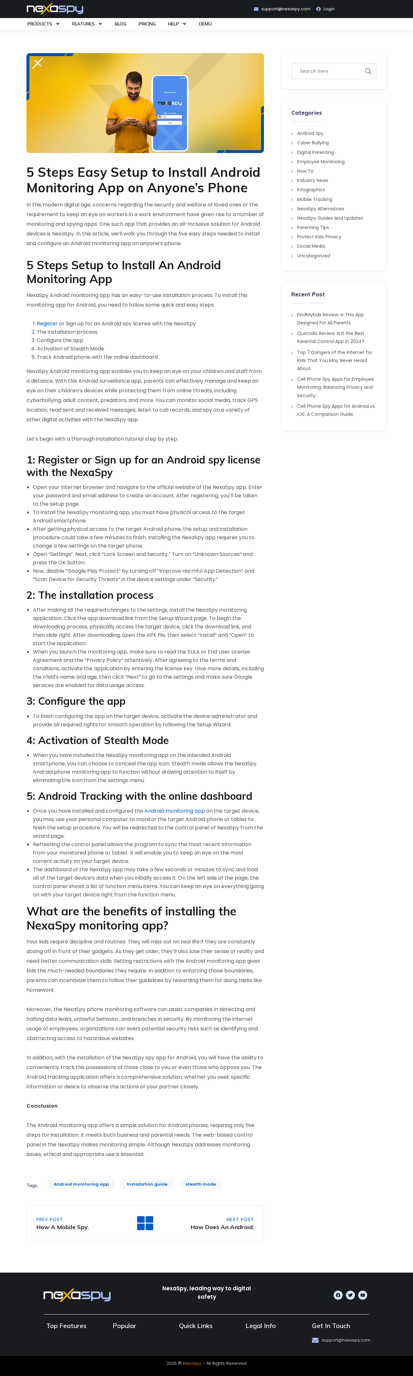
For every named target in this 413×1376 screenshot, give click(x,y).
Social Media (311, 246)
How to (305, 171)
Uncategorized (313, 256)
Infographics (311, 189)
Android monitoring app (175, 811)
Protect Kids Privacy (319, 237)
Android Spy (310, 133)
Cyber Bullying (313, 142)
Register (47, 323)
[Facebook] (338, 1295)
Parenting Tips (313, 227)
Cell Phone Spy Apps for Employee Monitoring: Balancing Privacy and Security (335, 387)
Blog (120, 23)
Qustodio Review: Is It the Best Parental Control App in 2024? (330, 337)
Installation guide (147, 1184)
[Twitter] (350, 1295)
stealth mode (201, 1184)
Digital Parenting (315, 152)
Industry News (312, 180)
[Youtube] (362, 1295)
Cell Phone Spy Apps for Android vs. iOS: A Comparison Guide (336, 410)
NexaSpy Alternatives (320, 208)
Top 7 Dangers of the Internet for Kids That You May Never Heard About (334, 360)
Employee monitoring (321, 161)
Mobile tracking (314, 199)
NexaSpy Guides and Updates (330, 218)
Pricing (147, 23)
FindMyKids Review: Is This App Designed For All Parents (330, 318)
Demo (205, 23)
